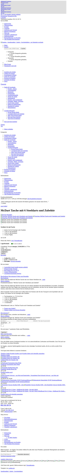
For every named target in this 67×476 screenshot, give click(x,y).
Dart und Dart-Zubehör (14, 117)
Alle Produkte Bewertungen (12, 39)
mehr (43, 279)
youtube (3, 459)
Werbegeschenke (9, 36)
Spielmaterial (11, 98)
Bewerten (3, 255)
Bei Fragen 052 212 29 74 (11, 270)
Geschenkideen (12, 90)
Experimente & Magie (10, 138)
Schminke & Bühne (9, 171)
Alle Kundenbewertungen (34, 198)
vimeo (7, 459)
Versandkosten (30, 465)
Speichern (3, 332)
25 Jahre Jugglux (12, 437)
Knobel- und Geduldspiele (15, 100)
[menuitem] (35, 24)
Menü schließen (8, 129)
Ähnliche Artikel (5, 353)
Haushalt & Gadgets (13, 106)
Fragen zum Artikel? (9, 308)
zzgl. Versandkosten (16, 240)
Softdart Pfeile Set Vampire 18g (9, 360)
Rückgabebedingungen (10, 419)
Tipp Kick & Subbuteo (14, 118)
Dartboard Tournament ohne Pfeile (10, 364)
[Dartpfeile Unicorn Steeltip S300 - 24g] (24, 385)
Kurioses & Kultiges (9, 169)
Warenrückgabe (8, 420)
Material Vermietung (9, 31)
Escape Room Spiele (13, 112)
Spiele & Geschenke (9, 139)
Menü (5, 45)
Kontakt (2, 4)
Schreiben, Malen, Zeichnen (15, 101)
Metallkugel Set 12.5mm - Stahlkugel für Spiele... (51, 391)
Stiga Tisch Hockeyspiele (15, 115)
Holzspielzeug (12, 107)
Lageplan (3, 17)
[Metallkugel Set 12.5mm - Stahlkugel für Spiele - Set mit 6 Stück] (19, 390)
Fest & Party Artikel (13, 103)
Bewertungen (13, 276)
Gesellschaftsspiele (13, 95)
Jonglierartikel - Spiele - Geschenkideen (12, 471)
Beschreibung (4, 276)
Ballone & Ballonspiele (14, 104)
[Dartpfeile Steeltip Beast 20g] (9, 367)
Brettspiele (11, 92)
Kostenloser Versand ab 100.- (9, 16)
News (5, 172)
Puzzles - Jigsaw (12, 89)
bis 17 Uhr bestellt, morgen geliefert (10, 14)
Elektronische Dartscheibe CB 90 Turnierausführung (15, 381)
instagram (9, 456)
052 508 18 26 (10, 410)
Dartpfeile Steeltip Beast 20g (8, 369)
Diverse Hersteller (16, 261)
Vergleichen (4, 251)
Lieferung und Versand (10, 30)
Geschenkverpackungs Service (12, 273)
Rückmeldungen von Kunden (12, 38)
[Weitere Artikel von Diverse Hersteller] (6, 214)
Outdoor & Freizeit (9, 136)
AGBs (6, 439)
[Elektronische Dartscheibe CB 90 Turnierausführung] (31, 380)
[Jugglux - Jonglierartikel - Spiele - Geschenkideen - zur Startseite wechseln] (22, 42)
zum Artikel (4, 206)
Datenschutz (7, 23)
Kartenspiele (11, 93)
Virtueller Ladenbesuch (10, 34)
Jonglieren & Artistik (10, 135)
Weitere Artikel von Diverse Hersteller (14, 310)
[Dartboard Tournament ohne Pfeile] (11, 363)
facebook (3, 456)
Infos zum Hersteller (23, 276)
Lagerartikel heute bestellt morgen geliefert (16, 267)
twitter (13, 456)
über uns (2, 6)
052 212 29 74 (6, 405)
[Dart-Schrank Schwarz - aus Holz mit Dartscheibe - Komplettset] (19, 375)
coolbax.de (12, 468)
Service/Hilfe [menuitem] (11, 30)
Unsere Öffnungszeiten (10, 272)
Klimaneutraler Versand (5, 5)
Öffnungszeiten (5, 2)
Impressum (7, 440)
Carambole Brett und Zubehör (16, 114)
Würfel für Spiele (12, 96)
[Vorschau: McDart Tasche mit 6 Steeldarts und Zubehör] (17, 216)
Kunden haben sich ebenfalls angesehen (33, 353)
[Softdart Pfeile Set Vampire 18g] (10, 357)
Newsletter (7, 417)
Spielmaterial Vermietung (6, 1)
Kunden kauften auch (16, 353)
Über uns (6, 33)
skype (10, 459)
